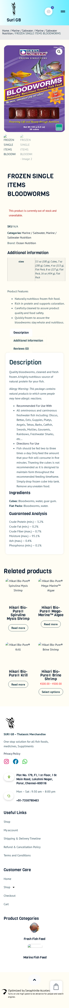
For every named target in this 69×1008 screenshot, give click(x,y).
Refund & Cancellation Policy (22, 847)
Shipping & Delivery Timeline (22, 838)
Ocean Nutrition (26, 243)
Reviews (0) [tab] (21, 349)
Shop (7, 821)
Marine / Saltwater (22, 30)
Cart (6, 904)
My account (11, 830)
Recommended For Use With (34, 406)
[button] (59, 51)
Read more (18, 628)
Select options (51, 692)
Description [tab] (21, 333)
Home (5, 30)
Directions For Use (28, 443)
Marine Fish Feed (35, 957)
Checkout (9, 895)
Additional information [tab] (28, 340)
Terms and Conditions (17, 855)
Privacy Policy (12, 753)
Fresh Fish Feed (34, 939)
